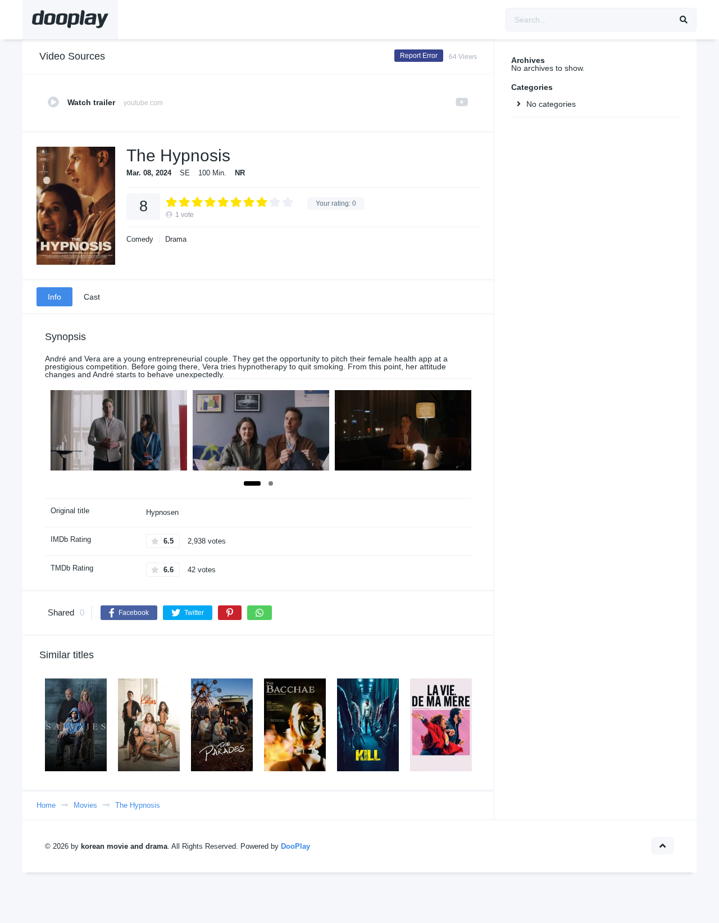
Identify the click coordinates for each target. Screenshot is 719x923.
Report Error (419, 56)
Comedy (139, 239)
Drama (175, 239)
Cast (92, 296)
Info (54, 296)
